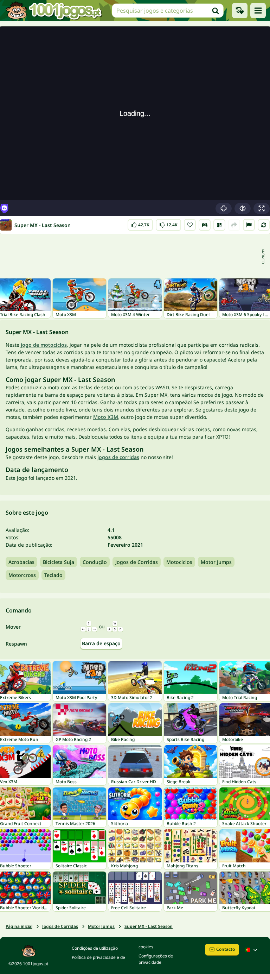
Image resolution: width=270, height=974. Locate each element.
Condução (95, 562)
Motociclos (179, 562)
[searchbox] (168, 11)
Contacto (225, 949)
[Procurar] (215, 10)
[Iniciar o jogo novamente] (264, 225)
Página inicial (19, 926)
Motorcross (22, 575)
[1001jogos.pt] (53, 10)
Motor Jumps (216, 562)
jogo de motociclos (44, 344)
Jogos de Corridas (136, 562)
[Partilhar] (234, 225)
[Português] (252, 950)
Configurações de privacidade (156, 959)
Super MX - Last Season (148, 926)
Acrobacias (21, 562)
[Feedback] (249, 225)
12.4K (168, 223)
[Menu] (258, 10)
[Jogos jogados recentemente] (240, 10)
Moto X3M (105, 417)
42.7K (141, 223)
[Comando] (205, 225)
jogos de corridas (118, 457)
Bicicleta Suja (58, 562)
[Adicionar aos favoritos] (190, 225)
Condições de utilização (95, 948)
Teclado (53, 575)
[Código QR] (219, 225)
